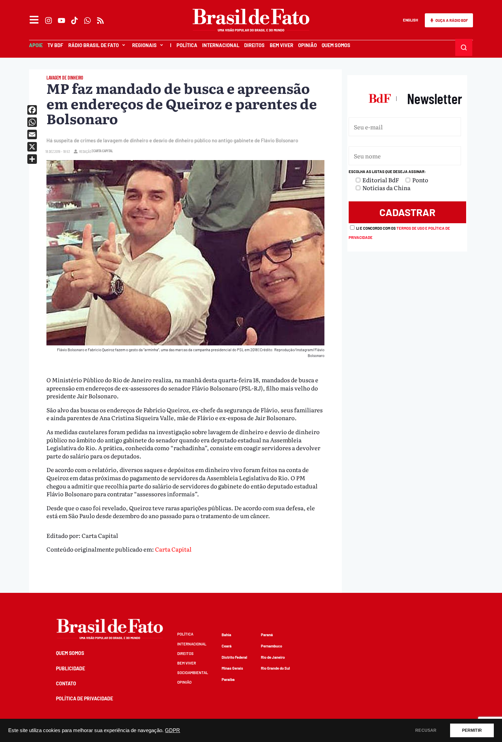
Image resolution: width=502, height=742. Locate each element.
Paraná (267, 634)
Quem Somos (336, 45)
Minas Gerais (232, 668)
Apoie (36, 45)
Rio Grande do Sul (275, 668)
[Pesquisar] (464, 47)
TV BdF (55, 45)
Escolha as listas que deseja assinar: (387, 171)
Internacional (220, 45)
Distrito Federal (234, 657)
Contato (66, 683)
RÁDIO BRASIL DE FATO (93, 45)
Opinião (307, 45)
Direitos (254, 45)
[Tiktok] (74, 20)
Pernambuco (271, 646)
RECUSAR (425, 730)
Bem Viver (281, 45)
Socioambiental (192, 672)
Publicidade (70, 668)
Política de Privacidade (84, 698)
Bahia (226, 634)
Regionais (144, 45)
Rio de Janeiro (273, 657)
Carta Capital (173, 549)
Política (187, 45)
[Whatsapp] (87, 20)
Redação (85, 151)
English (410, 20)
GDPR (172, 730)
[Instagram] (48, 20)
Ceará (227, 646)
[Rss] (100, 20)
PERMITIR (472, 730)
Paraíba (228, 679)
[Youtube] (61, 20)
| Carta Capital (102, 150)
